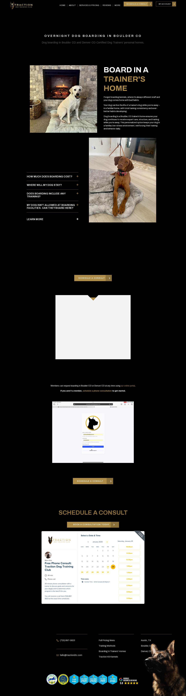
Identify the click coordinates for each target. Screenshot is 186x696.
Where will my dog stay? (44, 185)
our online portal (128, 386)
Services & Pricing (89, 5)
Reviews (107, 5)
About (72, 5)
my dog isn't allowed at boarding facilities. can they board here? (51, 206)
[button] (52, 176)
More (117, 5)
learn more (35, 219)
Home (62, 5)
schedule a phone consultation (97, 391)
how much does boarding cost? (49, 176)
